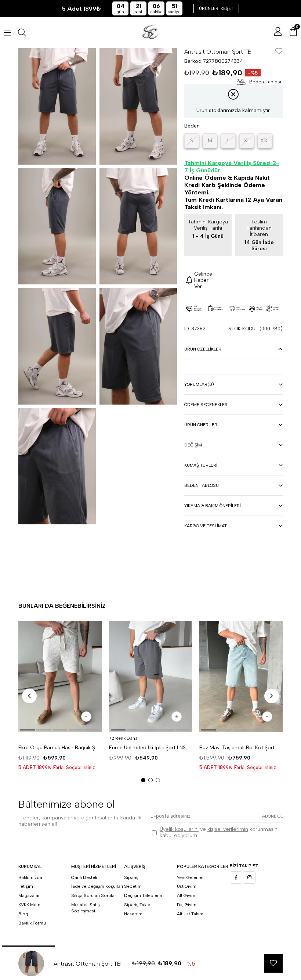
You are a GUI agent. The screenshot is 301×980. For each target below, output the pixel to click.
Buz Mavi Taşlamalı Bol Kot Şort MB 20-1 (241, 747)
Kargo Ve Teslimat (205, 525)
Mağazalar (29, 895)
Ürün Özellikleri (203, 349)
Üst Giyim (186, 886)
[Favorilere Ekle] (279, 52)
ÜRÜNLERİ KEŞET (216, 8)
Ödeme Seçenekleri (206, 404)
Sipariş (131, 877)
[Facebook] (236, 877)
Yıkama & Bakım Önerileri (212, 505)
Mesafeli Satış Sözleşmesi (85, 907)
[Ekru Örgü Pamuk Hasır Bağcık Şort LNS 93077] (60, 676)
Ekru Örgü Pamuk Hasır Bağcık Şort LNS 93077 (60, 747)
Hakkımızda (30, 877)
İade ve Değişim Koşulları (97, 886)
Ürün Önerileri (201, 424)
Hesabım (133, 913)
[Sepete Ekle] (86, 716)
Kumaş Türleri (200, 465)
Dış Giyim (186, 904)
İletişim (25, 886)
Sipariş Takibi (138, 904)
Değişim (193, 445)
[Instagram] (249, 877)
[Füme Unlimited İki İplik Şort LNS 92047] (150, 676)
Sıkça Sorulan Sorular (93, 895)
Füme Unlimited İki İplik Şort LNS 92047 (150, 747)
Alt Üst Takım (190, 913)
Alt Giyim (186, 895)
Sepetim (133, 886)
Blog (23, 913)
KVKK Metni (29, 904)
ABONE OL (272, 816)
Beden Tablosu (201, 485)
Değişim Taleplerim (144, 895)
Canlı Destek (84, 877)
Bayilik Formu (32, 923)
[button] (27, 729)
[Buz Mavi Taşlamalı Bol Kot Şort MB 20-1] (241, 676)
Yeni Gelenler (190, 877)
